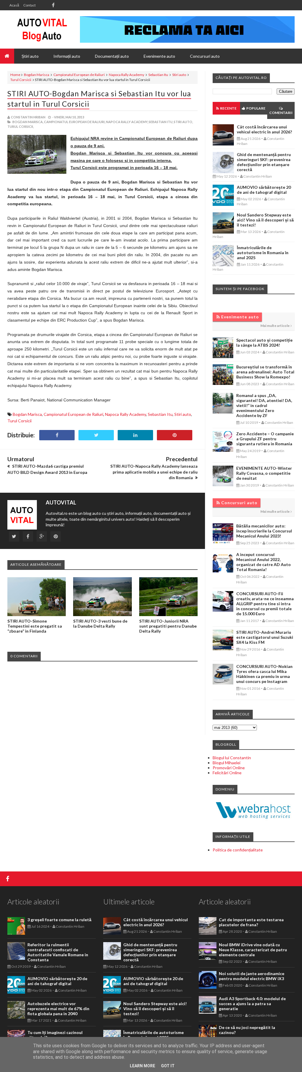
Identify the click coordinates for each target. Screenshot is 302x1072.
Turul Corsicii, (20, 126)
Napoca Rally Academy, (127, 122)
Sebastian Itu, (161, 122)
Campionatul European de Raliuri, (74, 122)
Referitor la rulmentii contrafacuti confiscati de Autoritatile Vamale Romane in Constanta (57, 952)
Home (15, 74)
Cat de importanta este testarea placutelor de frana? (251, 922)
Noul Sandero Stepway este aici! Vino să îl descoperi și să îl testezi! (265, 219)
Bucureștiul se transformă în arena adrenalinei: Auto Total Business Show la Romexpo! (265, 371)
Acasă (14, 5)
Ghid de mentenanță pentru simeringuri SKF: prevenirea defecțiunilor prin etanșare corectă (264, 162)
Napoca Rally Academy (126, 74)
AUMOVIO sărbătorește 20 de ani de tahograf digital (264, 190)
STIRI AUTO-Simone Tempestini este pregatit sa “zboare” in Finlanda (34, 625)
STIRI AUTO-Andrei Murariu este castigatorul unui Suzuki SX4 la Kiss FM (264, 637)
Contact (29, 5)
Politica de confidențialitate (238, 849)
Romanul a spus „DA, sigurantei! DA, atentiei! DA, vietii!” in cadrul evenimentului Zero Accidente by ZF (264, 405)
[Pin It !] (174, 435)
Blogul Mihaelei (226, 762)
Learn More (142, 1065)
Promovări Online (229, 767)
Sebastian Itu (158, 74)
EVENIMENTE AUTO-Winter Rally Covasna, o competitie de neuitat (264, 473)
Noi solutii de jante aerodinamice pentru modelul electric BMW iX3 (251, 976)
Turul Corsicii (20, 79)
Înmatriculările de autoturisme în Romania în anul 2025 (262, 252)
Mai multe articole (275, 325)
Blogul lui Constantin (232, 757)
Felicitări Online (227, 772)
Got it (168, 1065)
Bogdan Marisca (36, 74)
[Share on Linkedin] (135, 435)
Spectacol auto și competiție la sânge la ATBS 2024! (264, 343)
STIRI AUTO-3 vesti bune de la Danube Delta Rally (100, 623)
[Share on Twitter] (96, 435)
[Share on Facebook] (57, 435)
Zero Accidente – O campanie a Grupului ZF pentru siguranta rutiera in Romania (265, 438)
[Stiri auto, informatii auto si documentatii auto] (42, 29)
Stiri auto (179, 74)
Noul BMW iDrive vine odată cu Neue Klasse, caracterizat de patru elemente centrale (253, 949)
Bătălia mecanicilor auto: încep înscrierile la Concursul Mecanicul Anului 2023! (264, 530)
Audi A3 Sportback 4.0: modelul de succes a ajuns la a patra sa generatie (252, 1003)
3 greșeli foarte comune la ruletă (59, 919)
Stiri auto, (183, 122)
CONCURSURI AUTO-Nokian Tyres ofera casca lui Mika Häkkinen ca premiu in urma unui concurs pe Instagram (264, 674)
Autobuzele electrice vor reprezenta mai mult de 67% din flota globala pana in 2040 (58, 1008)
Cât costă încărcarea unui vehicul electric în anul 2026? (264, 129)
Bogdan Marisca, (27, 122)
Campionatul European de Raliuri (79, 74)
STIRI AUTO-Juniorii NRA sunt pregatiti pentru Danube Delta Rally (168, 625)
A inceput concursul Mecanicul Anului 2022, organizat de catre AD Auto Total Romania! (263, 562)
